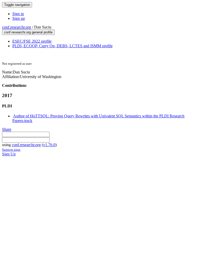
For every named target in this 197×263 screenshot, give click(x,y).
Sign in (18, 14)
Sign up (18, 18)
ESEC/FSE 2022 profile (32, 41)
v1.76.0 (49, 145)
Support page (11, 150)
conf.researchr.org (16, 27)
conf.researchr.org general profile (28, 32)
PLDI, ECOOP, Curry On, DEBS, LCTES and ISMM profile (62, 46)
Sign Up (9, 154)
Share (6, 129)
